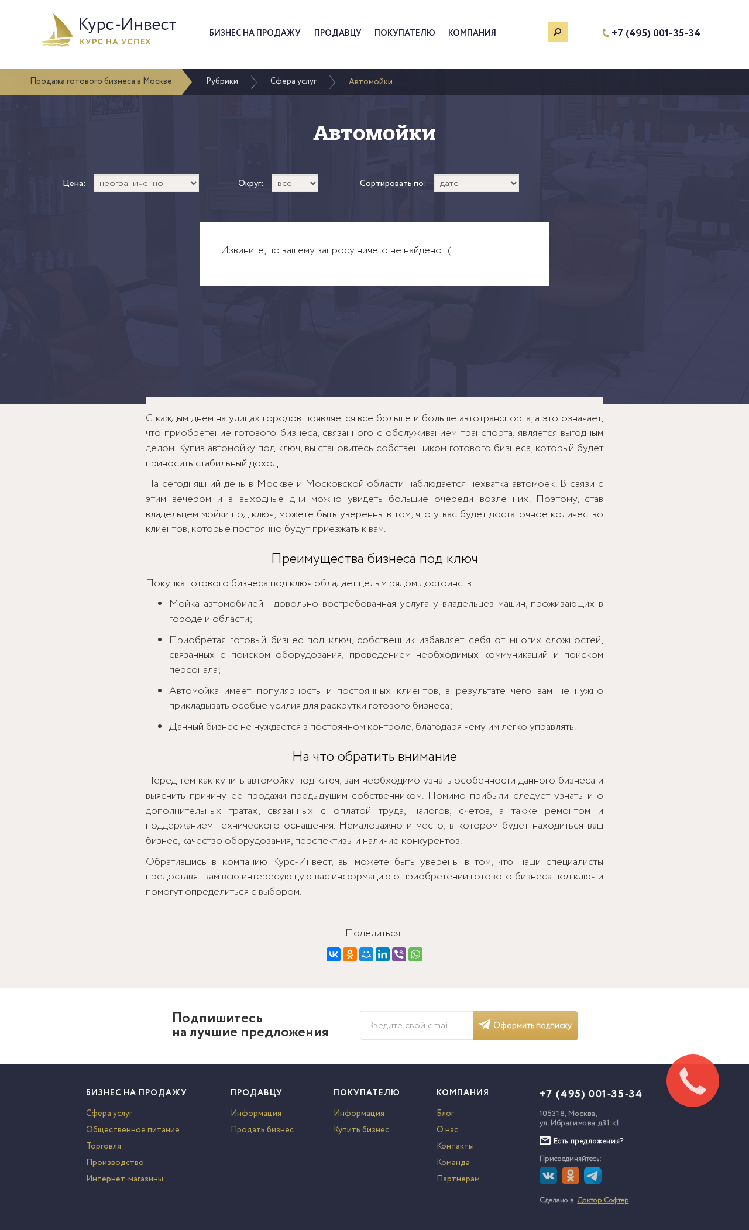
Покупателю (404, 33)
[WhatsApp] (415, 954)
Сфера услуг (293, 81)
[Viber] (399, 954)
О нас (447, 1130)
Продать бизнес (262, 1130)
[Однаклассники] (572, 1182)
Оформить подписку (532, 1026)
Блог (445, 1113)
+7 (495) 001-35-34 (655, 33)
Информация (256, 1113)
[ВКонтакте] (334, 954)
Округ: (251, 184)
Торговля (103, 1146)
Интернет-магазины (124, 1179)
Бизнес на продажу (255, 33)
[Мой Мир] (366, 954)
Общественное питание (133, 1130)
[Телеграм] (594, 1182)
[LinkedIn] (383, 954)
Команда (453, 1163)
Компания (472, 33)
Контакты (455, 1146)
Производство (115, 1163)
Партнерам (458, 1179)
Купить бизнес (361, 1130)
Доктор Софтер (603, 1200)
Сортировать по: (393, 184)
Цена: (74, 184)
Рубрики (222, 81)
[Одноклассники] (350, 954)
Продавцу (338, 33)
